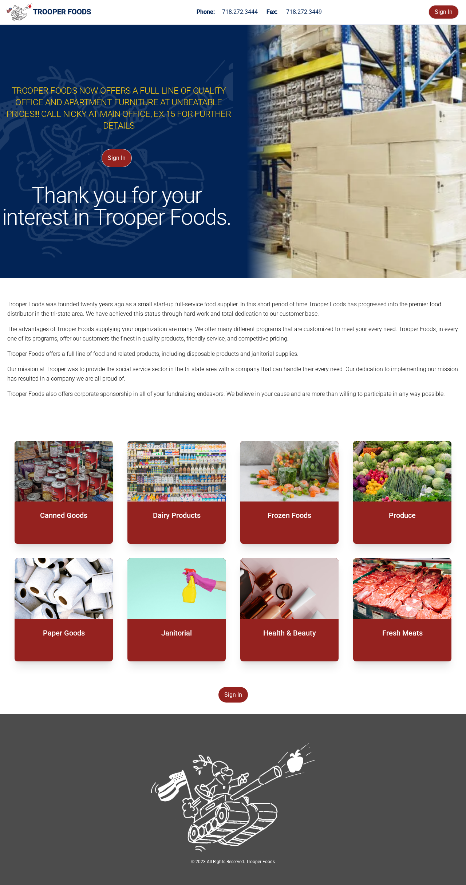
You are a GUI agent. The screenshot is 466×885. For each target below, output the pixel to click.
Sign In (444, 11)
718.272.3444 (240, 11)
